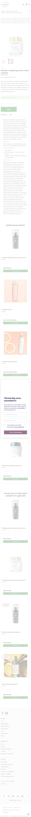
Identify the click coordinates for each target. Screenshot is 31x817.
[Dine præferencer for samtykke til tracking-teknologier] (28, 814)
